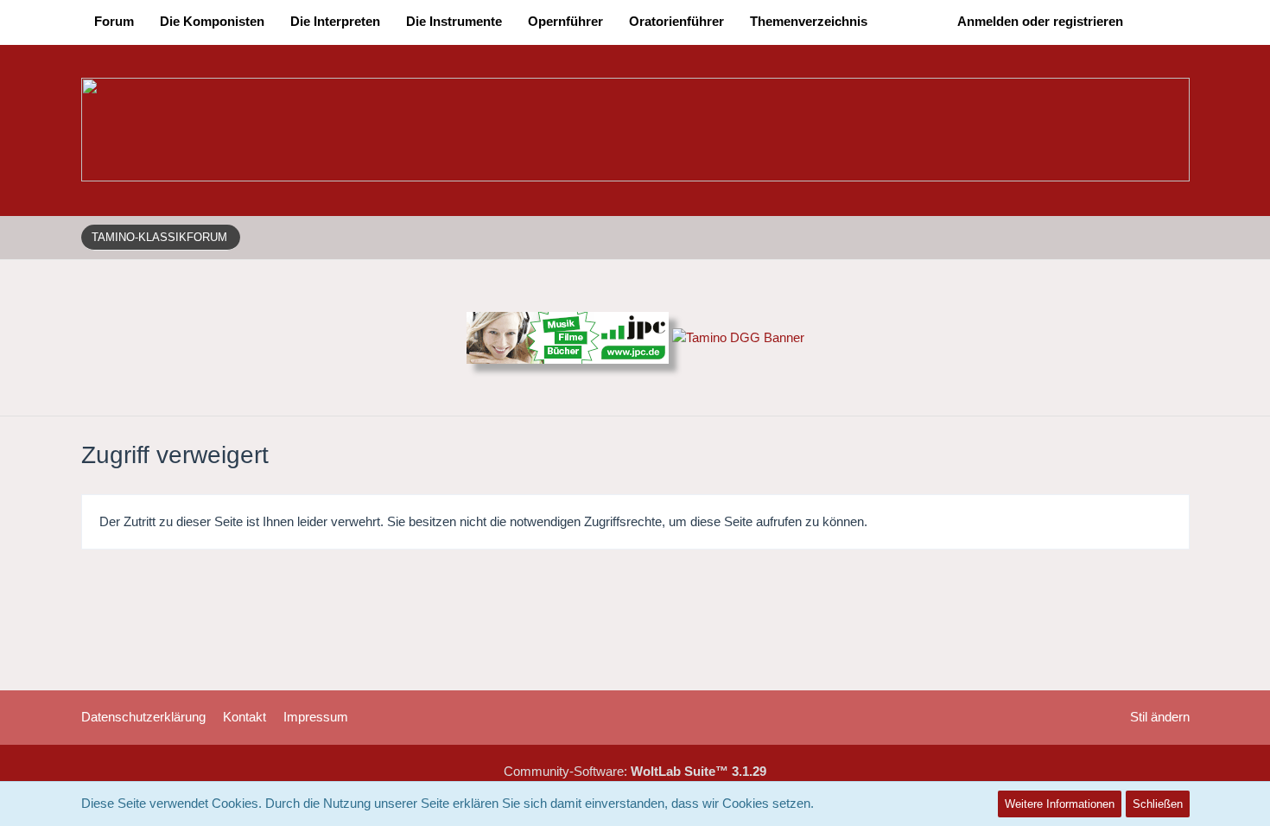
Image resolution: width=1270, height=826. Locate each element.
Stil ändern (1160, 716)
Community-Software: (635, 771)
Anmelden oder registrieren (1040, 21)
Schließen (1158, 803)
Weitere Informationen (1059, 803)
